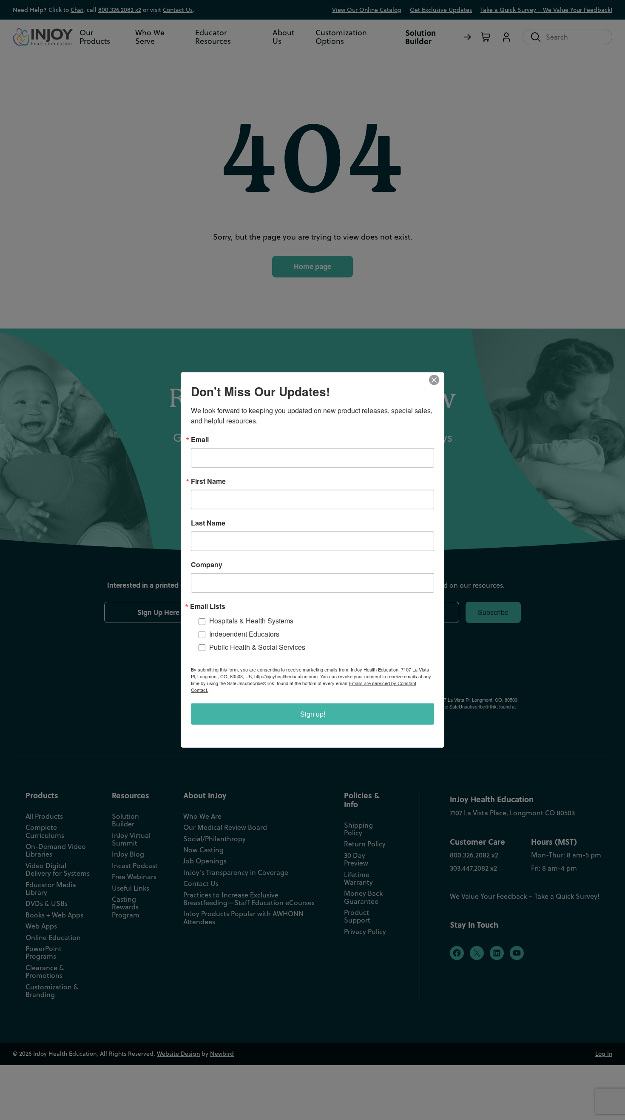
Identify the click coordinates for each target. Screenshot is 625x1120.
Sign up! (312, 714)
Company (206, 564)
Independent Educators (244, 634)
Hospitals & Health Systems (251, 621)
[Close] (437, 380)
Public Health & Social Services (257, 647)
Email (200, 439)
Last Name (208, 523)
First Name (208, 481)
